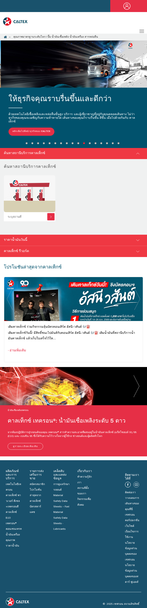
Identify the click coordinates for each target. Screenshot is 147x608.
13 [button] (96, 145)
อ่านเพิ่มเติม (18, 351)
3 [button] (39, 145)
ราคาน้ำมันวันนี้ (15, 241)
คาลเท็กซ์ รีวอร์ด (16, 252)
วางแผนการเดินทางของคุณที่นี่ (132, 505)
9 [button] (73, 145)
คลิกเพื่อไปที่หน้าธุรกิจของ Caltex (31, 131)
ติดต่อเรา (130, 493)
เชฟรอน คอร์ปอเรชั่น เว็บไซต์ (132, 521)
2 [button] (33, 145)
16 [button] (114, 145)
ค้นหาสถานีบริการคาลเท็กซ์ (24, 154)
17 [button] (119, 145)
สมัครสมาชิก (37, 485)
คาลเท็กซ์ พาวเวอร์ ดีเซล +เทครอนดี (13, 502)
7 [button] (62, 145)
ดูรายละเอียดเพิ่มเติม (25, 447)
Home (5, 37)
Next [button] (137, 299)
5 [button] (50, 145)
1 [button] (27, 145)
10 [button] (79, 145)
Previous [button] (10, 299)
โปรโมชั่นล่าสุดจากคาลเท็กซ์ (36, 496)
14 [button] (102, 145)
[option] (73, 91)
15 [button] (108, 145)
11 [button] (85, 145)
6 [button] (56, 145)
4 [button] (45, 145)
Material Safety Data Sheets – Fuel (61, 502)
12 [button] (91, 145)
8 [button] (68, 145)
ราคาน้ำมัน (12, 546)
